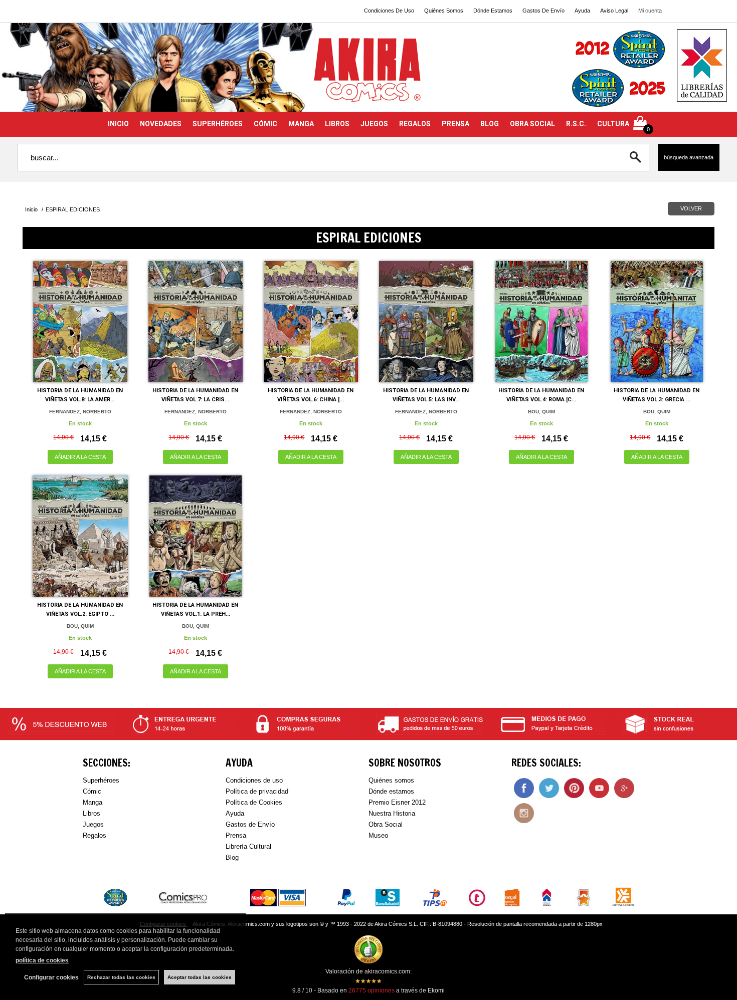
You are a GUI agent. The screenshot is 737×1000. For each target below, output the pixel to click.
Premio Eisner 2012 (397, 802)
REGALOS (415, 124)
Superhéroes (101, 780)
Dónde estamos (391, 791)
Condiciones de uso (254, 780)
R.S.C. (576, 124)
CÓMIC (265, 124)
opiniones (371, 990)
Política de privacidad (257, 791)
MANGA (301, 124)
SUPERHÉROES (218, 124)
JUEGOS (374, 124)
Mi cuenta (650, 11)
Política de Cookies (254, 802)
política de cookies (42, 960)
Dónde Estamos (492, 11)
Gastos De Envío (543, 11)
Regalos (94, 835)
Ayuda (582, 11)
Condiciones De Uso (389, 11)
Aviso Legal (614, 11)
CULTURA (613, 124)
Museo (378, 835)
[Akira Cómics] (368, 73)
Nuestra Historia (391, 813)
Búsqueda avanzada (688, 157)
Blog (232, 857)
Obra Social (385, 824)
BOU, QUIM (541, 411)
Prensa (236, 835)
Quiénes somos (391, 780)
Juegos (93, 824)
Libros (91, 813)
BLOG (489, 124)
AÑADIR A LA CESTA (80, 457)
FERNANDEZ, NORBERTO (80, 411)
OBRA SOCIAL (532, 124)
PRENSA (455, 124)
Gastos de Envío (250, 824)
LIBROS (337, 124)
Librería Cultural (248, 846)
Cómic (92, 791)
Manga (92, 802)
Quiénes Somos (443, 11)
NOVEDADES (160, 124)
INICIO (118, 124)
